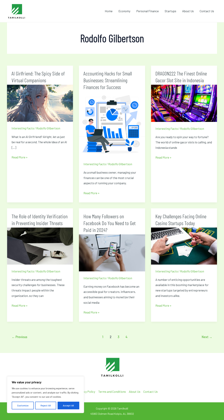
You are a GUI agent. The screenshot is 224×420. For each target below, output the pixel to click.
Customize (23, 405)
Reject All (46, 405)
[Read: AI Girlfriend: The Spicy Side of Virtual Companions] (40, 103)
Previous (19, 337)
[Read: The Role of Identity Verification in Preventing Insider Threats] (40, 245)
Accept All (68, 405)
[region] (45, 394)
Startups (170, 11)
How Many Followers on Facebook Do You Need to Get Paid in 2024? (109, 223)
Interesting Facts (23, 128)
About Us (188, 11)
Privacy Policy (86, 391)
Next (207, 337)
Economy (124, 11)
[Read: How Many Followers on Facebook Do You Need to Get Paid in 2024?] (112, 252)
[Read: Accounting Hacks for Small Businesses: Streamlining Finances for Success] (112, 124)
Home (109, 11)
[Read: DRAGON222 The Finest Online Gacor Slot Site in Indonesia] (184, 103)
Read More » (19, 157)
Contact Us (207, 11)
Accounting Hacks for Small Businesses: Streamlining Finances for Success (107, 80)
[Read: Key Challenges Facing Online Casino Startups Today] (184, 245)
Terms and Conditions (112, 391)
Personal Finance (147, 11)
